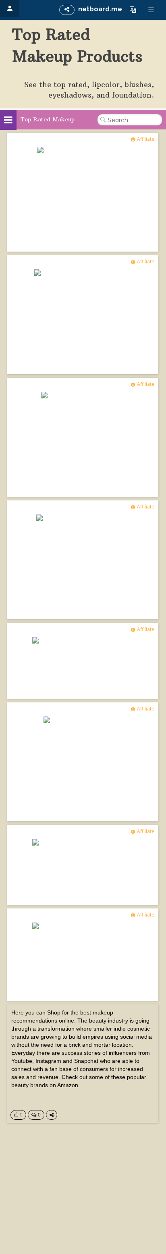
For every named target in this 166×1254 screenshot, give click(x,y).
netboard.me (100, 9)
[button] (133, 9)
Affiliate (145, 138)
